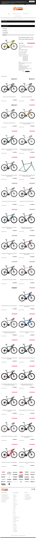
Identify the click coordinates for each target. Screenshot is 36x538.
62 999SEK (15, 256)
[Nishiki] (21, 479)
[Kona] (21, 476)
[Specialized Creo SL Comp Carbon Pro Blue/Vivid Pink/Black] (27, 322)
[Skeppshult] (15, 481)
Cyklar (4, 19)
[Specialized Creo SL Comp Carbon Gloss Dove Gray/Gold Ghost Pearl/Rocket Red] (9, 322)
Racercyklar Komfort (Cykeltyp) (23, 67)
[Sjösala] (9, 481)
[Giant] (14, 287)
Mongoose (15, 518)
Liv (14, 514)
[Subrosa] (32, 481)
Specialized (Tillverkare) (22, 68)
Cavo (14, 501)
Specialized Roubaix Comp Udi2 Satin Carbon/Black (26, 410)
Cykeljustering (27, 494)
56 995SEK (15, 204)
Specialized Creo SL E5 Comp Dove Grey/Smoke (9, 201)
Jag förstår (32, 1)
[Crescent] (9, 474)
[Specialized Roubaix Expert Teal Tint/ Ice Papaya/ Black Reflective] (9, 218)
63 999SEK (15, 282)
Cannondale (15, 500)
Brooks (15, 499)
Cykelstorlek (4, 500)
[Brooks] (27, 472)
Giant (14, 508)
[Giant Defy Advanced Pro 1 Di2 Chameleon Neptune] (9, 296)
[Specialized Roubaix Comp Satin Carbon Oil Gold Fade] (9, 244)
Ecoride (15, 505)
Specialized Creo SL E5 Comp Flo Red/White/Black (9, 462)
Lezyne (15, 513)
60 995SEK (32, 152)
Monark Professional (17, 517)
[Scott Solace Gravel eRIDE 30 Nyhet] (27, 87)
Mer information (11, 3)
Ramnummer (4, 501)
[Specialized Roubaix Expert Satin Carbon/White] (9, 270)
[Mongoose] (15, 479)
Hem (1, 19)
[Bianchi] (15, 472)
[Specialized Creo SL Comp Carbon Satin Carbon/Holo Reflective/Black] (9, 348)
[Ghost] (32, 474)
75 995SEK (32, 126)
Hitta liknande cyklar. (22, 69)
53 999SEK (32, 439)
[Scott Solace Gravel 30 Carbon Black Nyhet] (9, 87)
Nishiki (15, 519)
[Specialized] (14, 157)
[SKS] (21, 481)
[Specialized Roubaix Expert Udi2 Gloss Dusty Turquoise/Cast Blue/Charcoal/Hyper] (27, 374)
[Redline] (32, 479)
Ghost (14, 507)
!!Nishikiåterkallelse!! (28, 498)
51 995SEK (15, 126)
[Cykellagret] (18, 8)
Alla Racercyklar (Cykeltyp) (23, 66)
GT (14, 511)
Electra (15, 506)
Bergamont (15, 495)
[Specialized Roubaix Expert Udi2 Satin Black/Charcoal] (27, 348)
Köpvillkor (25, 13)
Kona (14, 512)
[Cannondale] (32, 472)
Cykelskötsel (27, 495)
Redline (15, 521)
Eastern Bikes (16, 504)
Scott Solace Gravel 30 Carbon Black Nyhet (9, 96)
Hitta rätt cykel (16, 13)
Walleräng (15, 530)
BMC (14, 498)
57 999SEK (15, 308)
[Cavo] (3, 474)
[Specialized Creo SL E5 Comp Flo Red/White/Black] (9, 453)
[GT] (15, 476)
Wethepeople (15, 531)
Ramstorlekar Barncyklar (5, 498)
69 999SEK (32, 308)
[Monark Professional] (9, 479)
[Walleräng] (3, 484)
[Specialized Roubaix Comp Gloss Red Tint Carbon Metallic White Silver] (27, 244)
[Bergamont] (9, 472)
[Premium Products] (27, 479)
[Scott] (3, 481)
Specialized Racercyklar (13, 19)
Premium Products (16, 520)
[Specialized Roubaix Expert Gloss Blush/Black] (27, 270)
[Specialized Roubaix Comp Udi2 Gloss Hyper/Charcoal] (9, 44)
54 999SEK (32, 413)
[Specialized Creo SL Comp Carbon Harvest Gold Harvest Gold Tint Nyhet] (27, 113)
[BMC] (21, 472)
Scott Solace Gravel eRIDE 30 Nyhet (26, 96)
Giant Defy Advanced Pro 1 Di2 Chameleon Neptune (9, 305)
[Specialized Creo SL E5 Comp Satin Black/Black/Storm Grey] (27, 453)
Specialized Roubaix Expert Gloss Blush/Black (27, 279)
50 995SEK (32, 178)
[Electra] (27, 474)
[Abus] (3, 472)
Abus (14, 494)
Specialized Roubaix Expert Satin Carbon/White (9, 279)
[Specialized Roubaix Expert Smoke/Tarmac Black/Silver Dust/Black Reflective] (27, 218)
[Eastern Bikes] (15, 474)
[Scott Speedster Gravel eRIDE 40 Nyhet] (9, 113)
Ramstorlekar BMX (4, 499)
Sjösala (15, 524)
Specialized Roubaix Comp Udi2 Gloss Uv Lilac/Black (9, 436)
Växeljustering (27, 499)
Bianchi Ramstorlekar (5, 494)
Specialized (7, 19)
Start (9, 13)
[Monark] (3, 479)
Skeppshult (15, 525)
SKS (14, 526)
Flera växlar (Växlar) (29, 68)
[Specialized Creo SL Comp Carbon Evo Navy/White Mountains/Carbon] (27, 296)
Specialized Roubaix (20, 19)
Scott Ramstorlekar (5, 495)
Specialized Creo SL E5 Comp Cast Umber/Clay (27, 201)
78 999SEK (15, 230)
